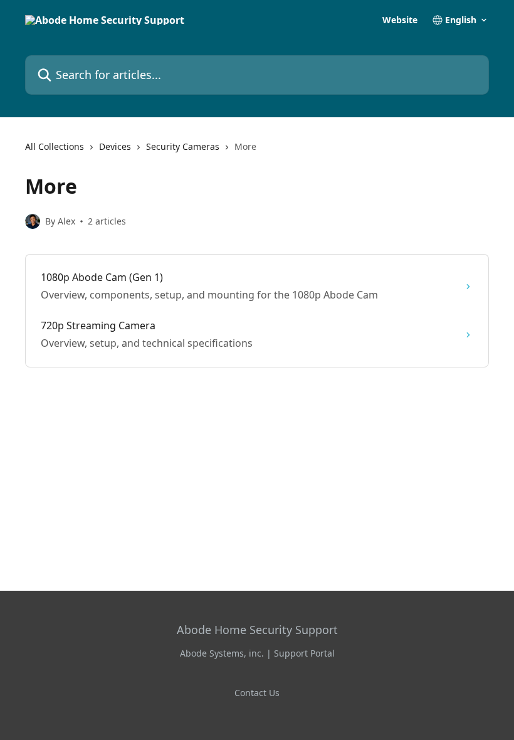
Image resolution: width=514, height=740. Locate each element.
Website (399, 20)
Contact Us (257, 693)
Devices (115, 146)
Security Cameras (182, 146)
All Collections (54, 146)
